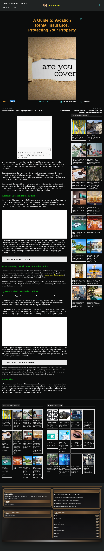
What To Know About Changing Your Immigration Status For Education (79, 185)
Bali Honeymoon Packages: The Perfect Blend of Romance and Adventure (94, 304)
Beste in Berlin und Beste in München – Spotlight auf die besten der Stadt (78, 304)
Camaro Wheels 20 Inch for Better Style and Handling (52, 425)
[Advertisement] (34, 134)
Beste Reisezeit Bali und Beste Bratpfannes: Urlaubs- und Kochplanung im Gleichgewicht (94, 258)
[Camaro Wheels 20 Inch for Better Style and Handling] (52, 415)
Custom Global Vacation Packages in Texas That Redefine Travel (93, 138)
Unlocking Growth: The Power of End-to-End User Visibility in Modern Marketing (63, 447)
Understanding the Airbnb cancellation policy (35, 154)
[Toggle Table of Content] (48, 150)
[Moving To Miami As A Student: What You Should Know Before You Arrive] (79, 150)
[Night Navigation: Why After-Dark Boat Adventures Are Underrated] (79, 223)
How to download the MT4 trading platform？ (51, 445)
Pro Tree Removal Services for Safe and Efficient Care (52, 469)
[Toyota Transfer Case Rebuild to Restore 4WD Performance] (64, 415)
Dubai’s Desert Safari (93, 232)
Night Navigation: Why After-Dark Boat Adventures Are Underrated (79, 234)
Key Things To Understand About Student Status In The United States (93, 161)
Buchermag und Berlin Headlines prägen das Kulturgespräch (78, 282)
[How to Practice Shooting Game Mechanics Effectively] (88, 415)
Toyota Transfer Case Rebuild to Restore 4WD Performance (64, 425)
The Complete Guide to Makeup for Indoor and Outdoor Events (76, 445)
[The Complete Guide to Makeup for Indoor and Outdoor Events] (76, 435)
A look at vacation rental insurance (32, 152)
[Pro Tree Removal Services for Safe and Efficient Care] (52, 459)
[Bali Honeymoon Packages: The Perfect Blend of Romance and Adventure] (94, 293)
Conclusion (23, 157)
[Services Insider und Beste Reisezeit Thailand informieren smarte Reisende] (79, 246)
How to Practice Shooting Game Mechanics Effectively (88, 425)
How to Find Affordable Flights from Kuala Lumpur (78, 137)
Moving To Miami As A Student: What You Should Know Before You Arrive (79, 161)
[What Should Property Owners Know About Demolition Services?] (76, 459)
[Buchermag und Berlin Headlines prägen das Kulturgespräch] (79, 271)
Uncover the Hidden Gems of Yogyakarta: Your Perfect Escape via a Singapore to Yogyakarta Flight (93, 185)
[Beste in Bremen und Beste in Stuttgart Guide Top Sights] (94, 271)
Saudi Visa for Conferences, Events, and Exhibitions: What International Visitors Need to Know (94, 210)
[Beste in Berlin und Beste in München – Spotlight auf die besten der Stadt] (79, 293)
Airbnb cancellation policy (54, 275)
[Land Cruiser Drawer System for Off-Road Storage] (76, 415)
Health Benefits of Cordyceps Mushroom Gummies (23, 111)
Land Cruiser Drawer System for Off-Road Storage (76, 425)
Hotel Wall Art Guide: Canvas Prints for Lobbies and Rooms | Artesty (78, 209)
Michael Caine (44, 101)
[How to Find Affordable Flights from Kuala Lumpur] (79, 127)
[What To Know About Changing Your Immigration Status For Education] (79, 173)
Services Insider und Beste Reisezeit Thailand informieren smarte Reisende (78, 258)
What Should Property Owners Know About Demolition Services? (76, 469)
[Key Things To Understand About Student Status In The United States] (94, 150)
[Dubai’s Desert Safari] (94, 223)
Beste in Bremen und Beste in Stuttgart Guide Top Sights (93, 282)
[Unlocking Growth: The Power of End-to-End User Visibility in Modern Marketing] (64, 435)
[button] (99, 5)
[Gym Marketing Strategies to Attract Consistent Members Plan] (88, 459)
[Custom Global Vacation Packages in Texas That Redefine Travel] (94, 127)
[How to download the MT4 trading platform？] (52, 435)
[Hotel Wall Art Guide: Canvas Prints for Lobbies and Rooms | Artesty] (79, 198)
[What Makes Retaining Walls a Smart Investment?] (88, 435)
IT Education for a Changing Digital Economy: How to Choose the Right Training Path (64, 470)
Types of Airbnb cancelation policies (32, 155)
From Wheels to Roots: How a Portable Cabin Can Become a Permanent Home (81, 112)
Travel (12, 101)
